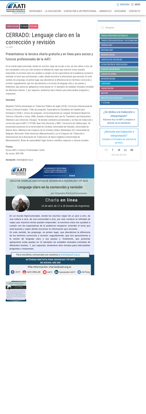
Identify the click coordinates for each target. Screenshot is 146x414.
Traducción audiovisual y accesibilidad (119, 40)
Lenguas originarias (110, 69)
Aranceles (105, 11)
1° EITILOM (105, 103)
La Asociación (53, 11)
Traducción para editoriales (114, 36)
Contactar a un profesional (80, 11)
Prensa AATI (106, 45)
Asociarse (120, 11)
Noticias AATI (107, 50)
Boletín (104, 93)
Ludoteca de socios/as (111, 59)
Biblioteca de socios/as (112, 98)
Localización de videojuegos (114, 64)
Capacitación (12, 26)
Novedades (35, 11)
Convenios (105, 83)
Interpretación (108, 79)
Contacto (134, 11)
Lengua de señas (108, 74)
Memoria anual (108, 55)
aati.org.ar (16, 8)
